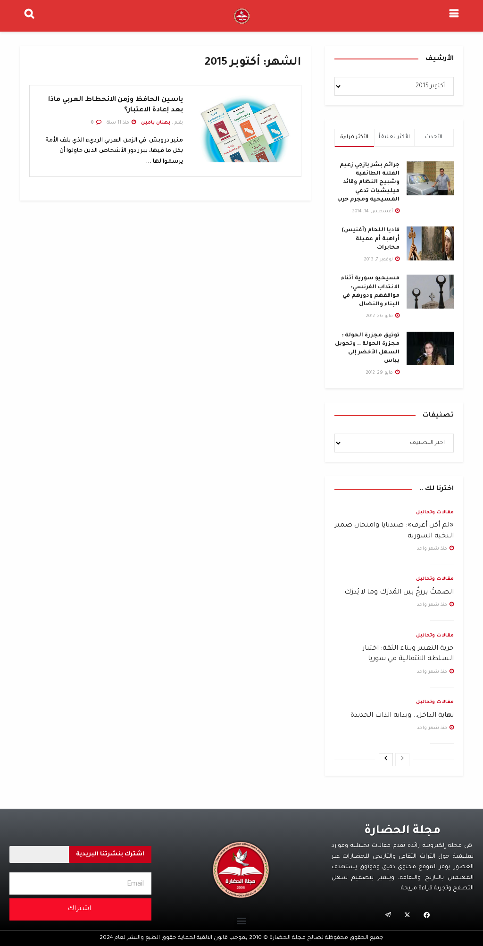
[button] (242, 921)
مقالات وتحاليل (435, 512)
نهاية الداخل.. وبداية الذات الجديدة (402, 716)
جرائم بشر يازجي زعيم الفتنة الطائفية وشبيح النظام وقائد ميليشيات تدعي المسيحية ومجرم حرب (368, 182)
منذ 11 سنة (119, 123)
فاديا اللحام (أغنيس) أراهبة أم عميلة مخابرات (370, 239)
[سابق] (402, 759)
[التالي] (386, 759)
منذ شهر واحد (433, 549)
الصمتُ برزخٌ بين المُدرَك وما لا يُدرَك (399, 592)
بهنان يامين (155, 123)
